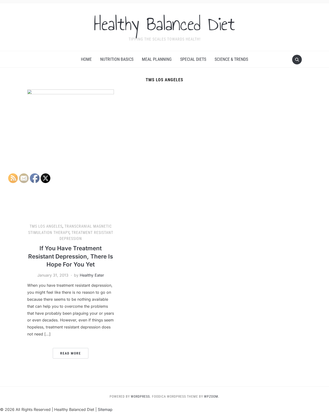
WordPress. (141, 396)
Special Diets (193, 59)
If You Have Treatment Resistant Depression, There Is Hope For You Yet (70, 256)
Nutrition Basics (116, 59)
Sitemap (105, 409)
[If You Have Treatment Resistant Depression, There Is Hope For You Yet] (70, 154)
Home (86, 59)
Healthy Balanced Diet (164, 24)
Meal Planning (157, 59)
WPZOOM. (211, 396)
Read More (70, 353)
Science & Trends (231, 59)
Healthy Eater (92, 275)
